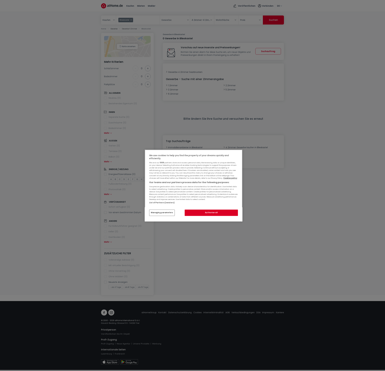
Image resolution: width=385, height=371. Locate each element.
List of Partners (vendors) (162, 202)
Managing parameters (162, 212)
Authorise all (211, 212)
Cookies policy (230, 178)
